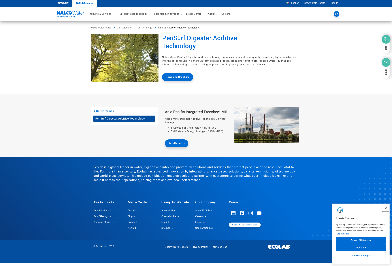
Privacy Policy (200, 246)
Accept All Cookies (361, 240)
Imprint (165, 222)
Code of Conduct (204, 228)
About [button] (211, 13)
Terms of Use (219, 246)
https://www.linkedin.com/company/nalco (233, 213)
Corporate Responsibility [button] (133, 13)
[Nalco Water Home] (70, 15)
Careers (199, 216)
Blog (130, 216)
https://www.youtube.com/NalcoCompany (259, 213)
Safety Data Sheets (314, 3)
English (294, 3)
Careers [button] (225, 13)
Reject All (361, 248)
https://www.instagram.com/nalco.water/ (251, 213)
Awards (132, 210)
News (131, 228)
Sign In (334, 3)
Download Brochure (178, 77)
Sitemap (165, 228)
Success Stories (102, 222)
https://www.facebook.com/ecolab (242, 213)
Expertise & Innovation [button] (166, 13)
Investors (200, 222)
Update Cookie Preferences (244, 225)
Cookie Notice (343, 233)
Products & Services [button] (100, 13)
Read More (175, 143)
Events (131, 222)
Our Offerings (145, 27)
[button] (115, 14)
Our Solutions (124, 27)
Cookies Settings (361, 255)
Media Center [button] (193, 13)
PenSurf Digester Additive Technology (120, 118)
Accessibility (168, 210)
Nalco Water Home (101, 27)
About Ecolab (202, 210)
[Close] (385, 208)
